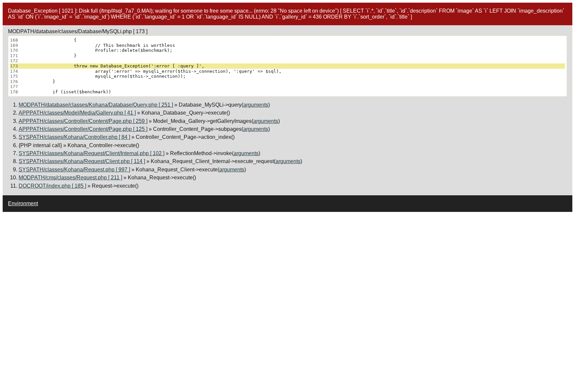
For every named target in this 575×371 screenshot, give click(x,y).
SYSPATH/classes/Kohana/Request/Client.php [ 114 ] (82, 161)
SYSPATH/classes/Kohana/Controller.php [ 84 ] (74, 137)
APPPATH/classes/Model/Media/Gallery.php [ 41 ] (77, 113)
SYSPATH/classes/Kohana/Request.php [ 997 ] (74, 169)
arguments (255, 105)
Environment (23, 203)
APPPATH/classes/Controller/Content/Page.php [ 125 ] (83, 129)
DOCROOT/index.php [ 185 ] (52, 186)
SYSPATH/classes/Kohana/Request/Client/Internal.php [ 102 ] (91, 153)
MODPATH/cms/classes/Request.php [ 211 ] (70, 177)
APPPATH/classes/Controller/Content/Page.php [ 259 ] (83, 121)
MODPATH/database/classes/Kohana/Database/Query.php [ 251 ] (96, 105)
